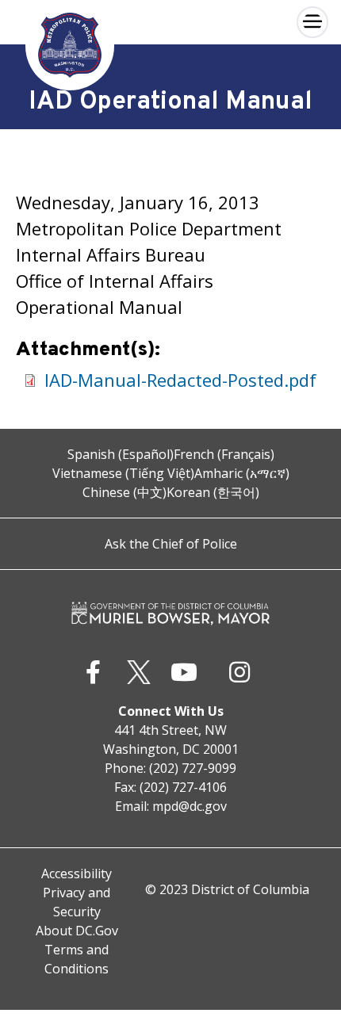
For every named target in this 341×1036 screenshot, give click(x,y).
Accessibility (76, 873)
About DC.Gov (77, 930)
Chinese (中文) (124, 492)
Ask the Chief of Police (171, 543)
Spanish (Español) (120, 454)
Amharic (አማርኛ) (241, 473)
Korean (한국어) (213, 492)
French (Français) (224, 454)
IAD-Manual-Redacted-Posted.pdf (180, 380)
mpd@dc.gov (189, 806)
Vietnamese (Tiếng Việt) (123, 473)
